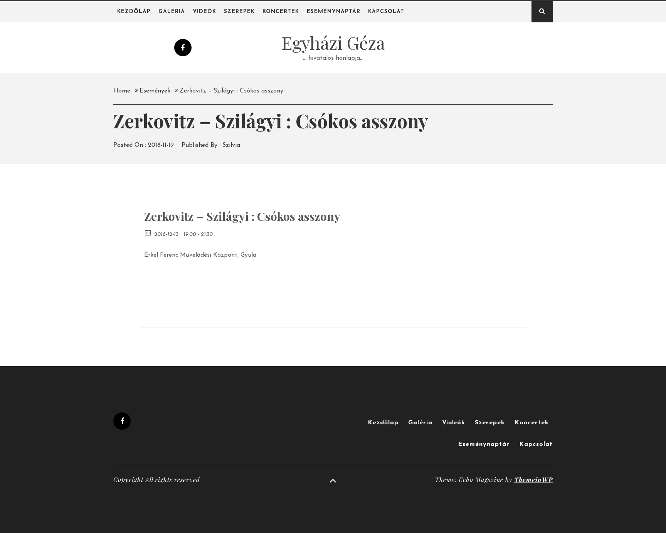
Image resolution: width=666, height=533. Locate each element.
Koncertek (280, 12)
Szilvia (231, 145)
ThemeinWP (533, 480)
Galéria (171, 12)
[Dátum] (148, 232)
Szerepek (239, 12)
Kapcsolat (386, 12)
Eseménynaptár (333, 12)
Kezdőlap (134, 12)
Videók (204, 12)
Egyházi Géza (333, 42)
